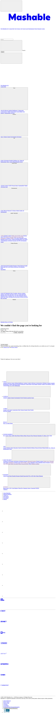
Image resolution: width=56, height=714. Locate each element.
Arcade (4, 410)
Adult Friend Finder (5, 265)
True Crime (49, 435)
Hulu (16, 435)
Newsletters (5, 498)
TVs (11, 385)
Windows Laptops (35, 463)
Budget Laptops (7, 235)
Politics (26, 185)
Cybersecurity (21, 110)
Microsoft (15, 384)
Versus (6, 297)
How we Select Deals (8, 423)
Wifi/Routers (17, 385)
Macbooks (8, 463)
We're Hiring (6, 496)
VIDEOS (5, 489)
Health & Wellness (13, 160)
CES (10, 488)
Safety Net (3, 297)
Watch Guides (19, 210)
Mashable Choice (23, 238)
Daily (19, 410)
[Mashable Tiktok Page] (13, 564)
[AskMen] (11, 662)
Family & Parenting (5, 160)
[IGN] (11, 684)
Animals (5, 397)
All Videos (10, 322)
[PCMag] (11, 641)
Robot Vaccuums (9, 237)
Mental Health (16, 161)
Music (25, 435)
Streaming (39, 435)
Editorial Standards (7, 494)
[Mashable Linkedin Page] (13, 585)
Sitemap (5, 499)
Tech (16, 28)
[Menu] (11, 6)
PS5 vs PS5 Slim (9, 267)
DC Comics (5, 435)
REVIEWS (5, 474)
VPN (13, 385)
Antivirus (9, 383)
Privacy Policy (14, 347)
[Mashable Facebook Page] (13, 511)
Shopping (39, 28)
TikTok (53, 384)
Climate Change (6, 136)
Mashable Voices (4, 295)
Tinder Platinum (20, 265)
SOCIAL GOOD (7, 411)
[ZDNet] (11, 631)
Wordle (32, 410)
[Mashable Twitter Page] (13, 521)
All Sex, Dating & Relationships (15, 239)
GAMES (5, 408)
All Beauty (5, 461)
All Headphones (4, 240)
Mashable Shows (4, 322)
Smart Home (13, 111)
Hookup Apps (17, 462)
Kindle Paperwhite (24, 476)
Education (16, 447)
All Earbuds (10, 461)
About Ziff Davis (7, 700)
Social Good (25, 28)
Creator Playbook (22, 294)
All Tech (13, 113)
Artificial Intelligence (12, 110)
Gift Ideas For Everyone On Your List (17, 297)
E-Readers (51, 461)
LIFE (4, 446)
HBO (13, 435)
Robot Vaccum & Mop (19, 237)
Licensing (5, 704)
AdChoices (15, 708)
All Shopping (23, 240)
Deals (36, 28)
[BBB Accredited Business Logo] (6, 712)
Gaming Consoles (51, 383)
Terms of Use (6, 347)
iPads (22, 462)
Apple (12, 383)
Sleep (8, 161)
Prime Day (20, 488)
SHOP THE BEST (7, 460)
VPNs (4, 237)
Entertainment (31, 28)
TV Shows (13, 210)
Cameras (25, 383)
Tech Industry (48, 384)
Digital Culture (10, 447)
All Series (5, 298)
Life (21, 28)
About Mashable (6, 493)
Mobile (9, 111)
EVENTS (5, 486)
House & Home (38, 447)
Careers (11, 161)
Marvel (18, 435)
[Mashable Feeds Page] (13, 596)
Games (43, 28)
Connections (15, 410)
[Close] (11, 58)
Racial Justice (15, 185)
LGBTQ (10, 185)
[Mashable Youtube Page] (13, 542)
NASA (21, 397)
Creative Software (31, 383)
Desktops (45, 383)
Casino (10, 410)
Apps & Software (4, 110)
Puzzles (22, 410)
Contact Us (5, 495)
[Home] (28, 20)
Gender (6, 185)
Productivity (23, 384)
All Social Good (4, 186)
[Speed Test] (11, 694)
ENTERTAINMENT (8, 434)
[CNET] (11, 620)
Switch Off (3, 293)
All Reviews (16, 267)
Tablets (43, 384)
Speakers (8, 238)
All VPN (18, 240)
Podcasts (9, 210)
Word (29, 410)
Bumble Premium (13, 265)
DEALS (5, 422)
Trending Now (11, 295)
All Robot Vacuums (12, 240)
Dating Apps (14, 235)
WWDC (37, 488)
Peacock (29, 435)
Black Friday (6, 488)
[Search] (11, 45)
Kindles (12, 238)
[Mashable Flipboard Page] (13, 574)
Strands (25, 410)
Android (5, 383)
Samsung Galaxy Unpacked (29, 488)
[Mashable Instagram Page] (13, 532)
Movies (5, 210)
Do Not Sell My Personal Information (11, 707)
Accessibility (6, 705)
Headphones (3, 238)
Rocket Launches (27, 397)
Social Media (19, 111)
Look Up (16, 294)
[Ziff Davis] (11, 608)
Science (18, 28)
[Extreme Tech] (11, 673)
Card (8, 410)
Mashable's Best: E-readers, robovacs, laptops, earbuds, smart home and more (13, 294)
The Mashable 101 (5, 28)
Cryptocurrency (4, 111)
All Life (21, 161)
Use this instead (4, 344)
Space (2, 136)
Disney (10, 435)
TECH (4, 381)
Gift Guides (16, 238)
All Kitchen (16, 461)
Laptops (2, 235)
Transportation (7, 113)
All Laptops (24, 239)
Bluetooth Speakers (32, 461)
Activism (2, 185)
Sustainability (21, 185)
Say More (17, 295)
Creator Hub (11, 28)
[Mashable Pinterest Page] (13, 553)
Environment (13, 136)
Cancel (2, 51)
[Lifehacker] (11, 652)
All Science (18, 136)
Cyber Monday (14, 488)
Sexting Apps (20, 235)
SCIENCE (5, 396)
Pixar (32, 435)
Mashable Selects (4, 239)
